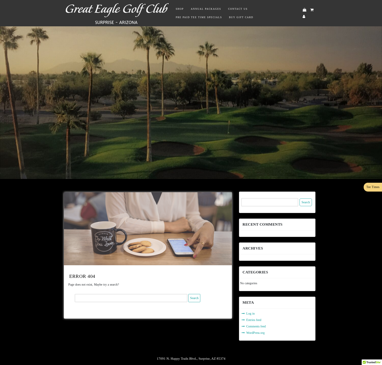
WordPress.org (255, 332)
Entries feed (253, 320)
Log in (250, 313)
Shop (180, 9)
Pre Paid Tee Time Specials (199, 17)
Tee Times (372, 187)
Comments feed (256, 326)
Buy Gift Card (241, 17)
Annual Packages (206, 9)
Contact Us (238, 9)
